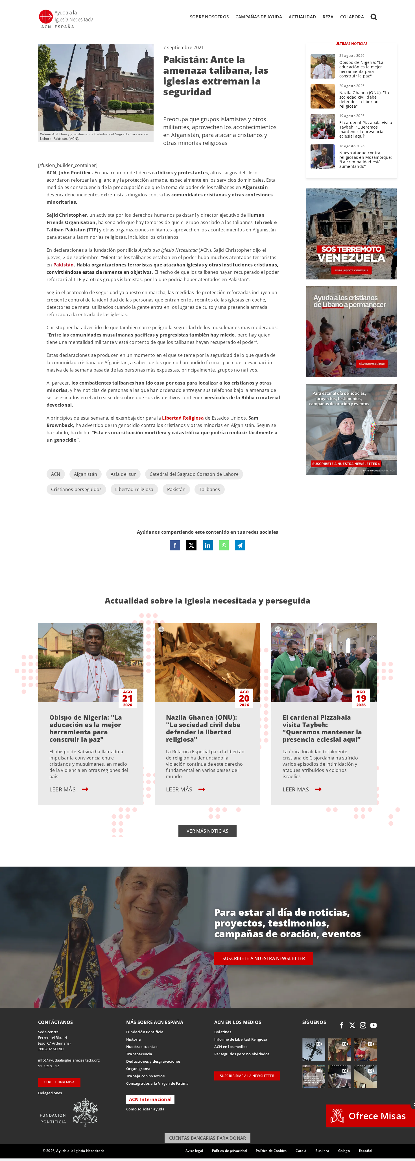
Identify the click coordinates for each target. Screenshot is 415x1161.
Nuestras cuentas (141, 1046)
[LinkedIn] (207, 545)
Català (301, 1151)
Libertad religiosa (134, 489)
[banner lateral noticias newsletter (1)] (351, 386)
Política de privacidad (229, 1151)
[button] (374, 16)
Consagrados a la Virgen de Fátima (157, 1083)
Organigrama (138, 1068)
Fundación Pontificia (144, 1031)
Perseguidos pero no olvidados (242, 1053)
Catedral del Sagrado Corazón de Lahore (194, 474)
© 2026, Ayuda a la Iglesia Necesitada (74, 1151)
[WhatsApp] (224, 545)
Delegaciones (50, 1092)
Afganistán (85, 474)
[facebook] (342, 1025)
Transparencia (139, 1053)
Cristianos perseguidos (76, 489)
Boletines (222, 1031)
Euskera (322, 1151)
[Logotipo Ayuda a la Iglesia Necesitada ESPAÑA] (66, 11)
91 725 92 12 (48, 1065)
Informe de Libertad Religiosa (241, 1039)
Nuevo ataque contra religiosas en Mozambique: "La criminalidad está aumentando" (365, 159)
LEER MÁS (63, 789)
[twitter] (352, 1025)
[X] (191, 545)
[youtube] (373, 1025)
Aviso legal (194, 1151)
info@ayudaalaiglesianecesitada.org (69, 1060)
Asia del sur (123, 474)
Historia (133, 1039)
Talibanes (209, 489)
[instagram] (363, 1025)
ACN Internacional (150, 1099)
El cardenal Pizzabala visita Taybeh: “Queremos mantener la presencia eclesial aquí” (365, 129)
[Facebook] (175, 545)
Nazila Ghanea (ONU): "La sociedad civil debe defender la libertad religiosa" (364, 99)
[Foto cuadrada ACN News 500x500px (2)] (351, 191)
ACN (55, 474)
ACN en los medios (230, 1046)
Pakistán (176, 489)
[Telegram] (239, 545)
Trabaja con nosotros (145, 1075)
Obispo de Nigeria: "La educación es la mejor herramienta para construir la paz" (361, 69)
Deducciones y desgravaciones (153, 1061)
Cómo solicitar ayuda (145, 1109)
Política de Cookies (271, 1151)
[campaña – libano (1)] (351, 288)
